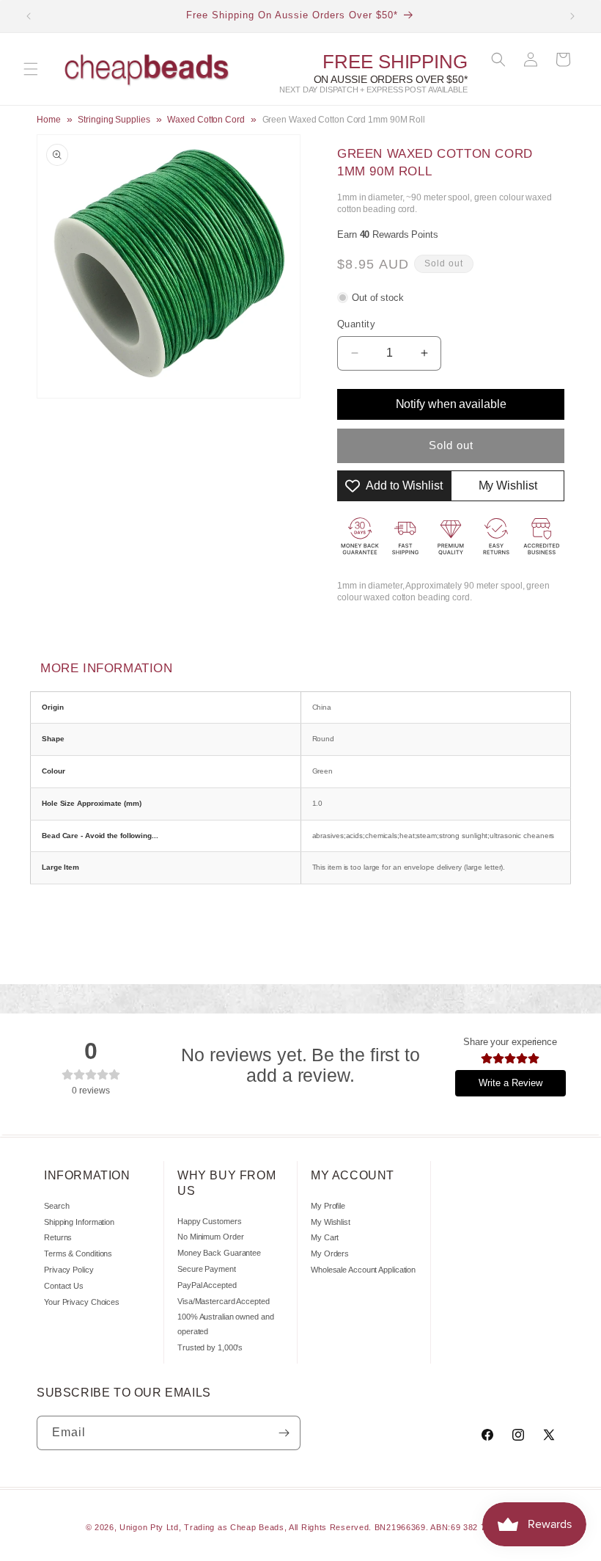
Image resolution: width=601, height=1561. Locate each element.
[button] (31, 69)
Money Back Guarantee (219, 1252)
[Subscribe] (284, 1433)
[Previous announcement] (28, 16)
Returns (58, 1237)
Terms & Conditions (78, 1253)
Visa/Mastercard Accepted (223, 1301)
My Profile (328, 1205)
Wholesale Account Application (363, 1269)
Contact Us (64, 1285)
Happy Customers (209, 1221)
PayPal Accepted (207, 1285)
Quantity (356, 324)
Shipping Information (79, 1222)
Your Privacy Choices (81, 1302)
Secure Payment (206, 1269)
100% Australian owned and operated (225, 1324)
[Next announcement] (572, 16)
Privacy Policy (69, 1269)
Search (56, 1205)
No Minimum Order (210, 1236)
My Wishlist (330, 1222)
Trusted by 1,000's (210, 1347)
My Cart (325, 1237)
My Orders (330, 1253)
